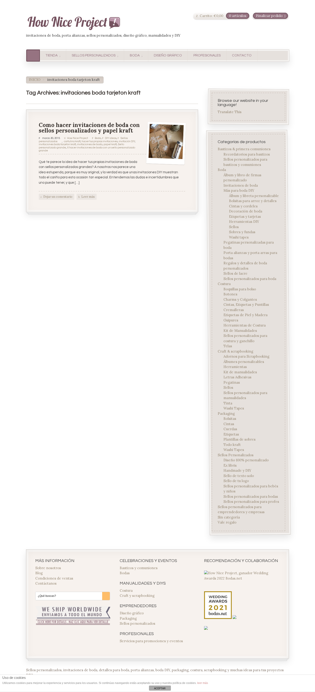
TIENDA (51, 55)
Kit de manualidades (240, 372)
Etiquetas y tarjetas (245, 216)
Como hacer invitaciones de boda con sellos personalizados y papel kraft (89, 127)
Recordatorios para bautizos (246, 154)
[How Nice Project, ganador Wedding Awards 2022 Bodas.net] (241, 578)
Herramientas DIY (244, 221)
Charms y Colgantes (240, 299)
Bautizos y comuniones (139, 568)
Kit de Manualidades (240, 330)
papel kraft (110, 144)
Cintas (228, 423)
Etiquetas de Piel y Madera (245, 315)
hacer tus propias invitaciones (100, 141)
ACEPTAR (160, 688)
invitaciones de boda (89, 144)
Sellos (234, 226)
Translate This (230, 112)
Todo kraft (232, 444)
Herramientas (235, 367)
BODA (135, 55)
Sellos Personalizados (236, 455)
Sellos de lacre (235, 273)
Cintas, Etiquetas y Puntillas (246, 304)
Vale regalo (227, 522)
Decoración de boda (245, 211)
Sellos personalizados (137, 623)
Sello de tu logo (236, 481)
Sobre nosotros (48, 568)
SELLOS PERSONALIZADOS (94, 55)
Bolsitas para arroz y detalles (252, 201)
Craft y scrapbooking (137, 595)
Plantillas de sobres (239, 439)
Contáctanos (45, 583)
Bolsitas (229, 418)
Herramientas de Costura (244, 325)
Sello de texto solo (238, 475)
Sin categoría (229, 517)
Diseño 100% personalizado (246, 460)
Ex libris (230, 465)
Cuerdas (230, 429)
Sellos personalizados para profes (251, 501)
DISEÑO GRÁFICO (168, 55)
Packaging (226, 413)
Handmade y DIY (237, 470)
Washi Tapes (233, 408)
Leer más (88, 197)
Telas (227, 346)
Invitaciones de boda (240, 185)
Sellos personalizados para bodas (250, 496)
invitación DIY (127, 141)
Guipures (230, 320)
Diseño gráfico (132, 613)
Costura (224, 284)
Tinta (227, 403)
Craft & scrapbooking (235, 351)
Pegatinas (231, 382)
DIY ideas (110, 138)
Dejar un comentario (57, 197)
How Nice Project (77, 138)
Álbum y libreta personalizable (254, 195)
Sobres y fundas (242, 232)
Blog (39, 573)
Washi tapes (239, 237)
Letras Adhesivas (237, 377)
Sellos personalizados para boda (249, 278)
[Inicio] (33, 55)
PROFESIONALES (207, 55)
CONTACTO (242, 55)
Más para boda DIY (238, 190)
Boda (98, 138)
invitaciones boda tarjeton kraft (57, 144)
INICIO (34, 79)
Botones (230, 294)
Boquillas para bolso (239, 289)
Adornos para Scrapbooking (246, 356)
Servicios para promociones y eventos (151, 641)
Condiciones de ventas (54, 578)
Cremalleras (233, 309)
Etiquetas (231, 434)
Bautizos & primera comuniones (244, 149)
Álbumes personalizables (243, 361)
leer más (202, 683)
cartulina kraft (72, 141)
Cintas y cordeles (243, 206)
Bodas (125, 573)
